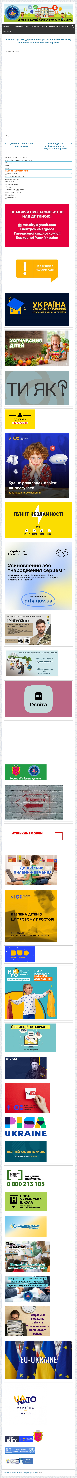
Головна (6, 26)
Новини (14, 136)
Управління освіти (21, 26)
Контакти (7, 31)
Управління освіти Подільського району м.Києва (20, 1473)
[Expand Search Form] (72, 26)
